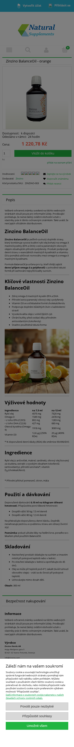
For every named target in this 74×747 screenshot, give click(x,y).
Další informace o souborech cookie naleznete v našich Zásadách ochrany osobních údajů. (35, 696)
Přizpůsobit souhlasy (37, 716)
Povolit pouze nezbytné (37, 706)
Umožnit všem (37, 726)
